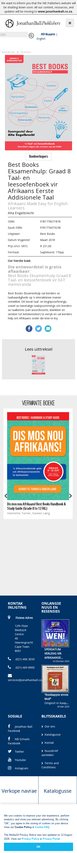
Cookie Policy (23, 827)
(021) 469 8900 (25, 667)
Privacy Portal (51, 838)
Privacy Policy (30, 838)
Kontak (49, 743)
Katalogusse (52, 734)
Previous (6, 496)
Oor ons (49, 726)
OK (38, 846)
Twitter (19, 751)
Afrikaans (48, 34)
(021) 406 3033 (25, 659)
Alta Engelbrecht (21, 213)
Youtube (20, 760)
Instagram (21, 768)
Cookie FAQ (42, 827)
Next (70, 496)
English (41, 38)
